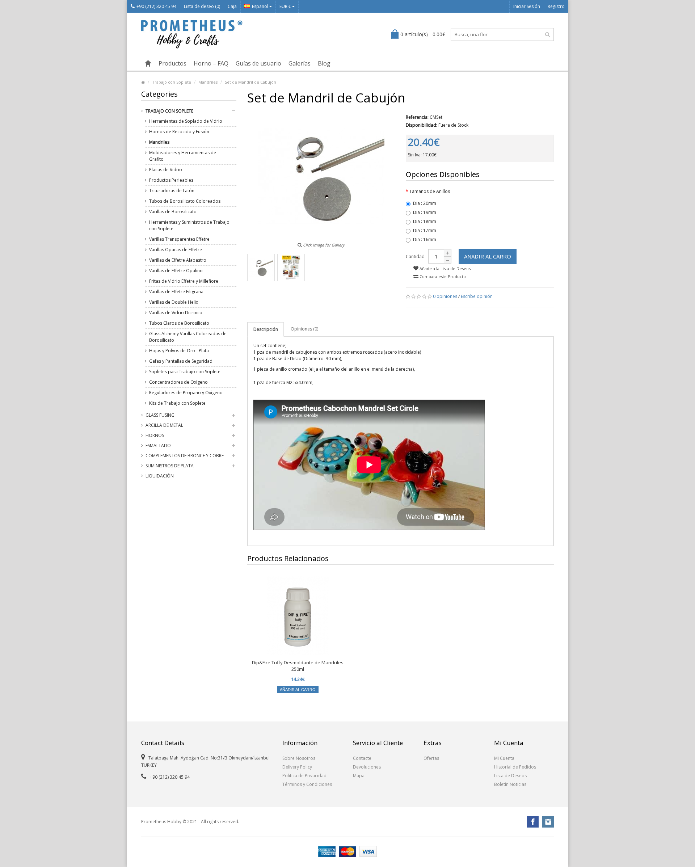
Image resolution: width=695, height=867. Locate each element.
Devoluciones (367, 767)
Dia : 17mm (424, 230)
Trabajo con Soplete (171, 82)
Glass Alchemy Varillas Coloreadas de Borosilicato (188, 337)
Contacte (362, 758)
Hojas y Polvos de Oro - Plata (179, 351)
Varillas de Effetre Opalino (176, 271)
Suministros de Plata (170, 466)
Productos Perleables (171, 180)
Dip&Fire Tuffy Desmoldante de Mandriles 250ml (298, 665)
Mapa (359, 776)
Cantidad (415, 256)
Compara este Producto (442, 276)
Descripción (265, 329)
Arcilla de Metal (164, 425)
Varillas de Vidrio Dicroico (175, 313)
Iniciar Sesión (526, 6)
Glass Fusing (160, 415)
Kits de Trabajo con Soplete (177, 403)
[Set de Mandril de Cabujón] (261, 267)
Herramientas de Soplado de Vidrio (185, 121)
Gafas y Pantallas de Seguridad (180, 361)
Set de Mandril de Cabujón (250, 82)
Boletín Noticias (510, 784)
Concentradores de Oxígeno (178, 382)
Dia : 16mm (424, 239)
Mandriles (208, 82)
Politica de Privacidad (304, 776)
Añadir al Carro (487, 256)
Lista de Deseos (510, 776)
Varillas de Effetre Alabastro (177, 260)
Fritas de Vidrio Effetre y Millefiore (183, 281)
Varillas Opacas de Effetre (175, 250)
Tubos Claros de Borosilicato (179, 323)
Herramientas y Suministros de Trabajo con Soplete (189, 225)
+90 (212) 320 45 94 (156, 6)
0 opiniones (445, 296)
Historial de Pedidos (515, 767)
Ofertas (431, 758)
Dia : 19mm (424, 212)
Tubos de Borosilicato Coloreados (184, 201)
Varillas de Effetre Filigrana (176, 292)
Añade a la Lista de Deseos (444, 268)
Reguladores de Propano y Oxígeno (186, 393)
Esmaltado (158, 445)
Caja (232, 6)
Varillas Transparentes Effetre (179, 239)
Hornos (155, 435)
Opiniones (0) (304, 329)
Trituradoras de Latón (171, 191)
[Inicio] (148, 63)
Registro (556, 6)
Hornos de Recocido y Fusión (179, 132)
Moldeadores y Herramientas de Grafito (182, 156)
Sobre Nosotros (298, 758)
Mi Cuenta (504, 758)
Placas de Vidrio (165, 170)
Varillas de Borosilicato (173, 212)
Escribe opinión (477, 296)
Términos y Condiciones (307, 784)
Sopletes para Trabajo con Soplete (184, 372)
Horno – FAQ (211, 63)
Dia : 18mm (424, 221)
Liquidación (160, 476)
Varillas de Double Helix (173, 302)
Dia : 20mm (424, 203)
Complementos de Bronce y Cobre (185, 456)
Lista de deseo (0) (202, 6)
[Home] (143, 82)
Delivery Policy (297, 767)
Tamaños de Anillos (429, 191)
